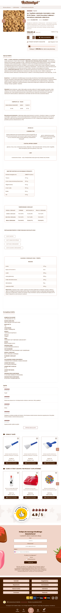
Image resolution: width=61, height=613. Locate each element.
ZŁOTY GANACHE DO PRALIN (12, 240)
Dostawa (16, 592)
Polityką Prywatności (25, 569)
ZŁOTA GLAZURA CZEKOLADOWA (13, 247)
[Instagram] (56, 597)
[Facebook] (52, 597)
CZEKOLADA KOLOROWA (27, 7)
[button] (38, 610)
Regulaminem (18, 569)
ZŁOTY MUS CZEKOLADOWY (12, 244)
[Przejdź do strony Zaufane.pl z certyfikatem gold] (22, 514)
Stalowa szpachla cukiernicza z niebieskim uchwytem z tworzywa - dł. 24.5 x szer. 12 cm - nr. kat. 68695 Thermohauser (30, 454)
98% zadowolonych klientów (13, 602)
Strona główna (7, 7)
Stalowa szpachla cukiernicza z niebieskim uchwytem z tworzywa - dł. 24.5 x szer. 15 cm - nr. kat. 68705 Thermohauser (49, 454)
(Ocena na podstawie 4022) (35, 602)
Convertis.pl (52, 605)
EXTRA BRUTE (12, 269)
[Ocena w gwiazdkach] (39, 510)
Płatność (44, 592)
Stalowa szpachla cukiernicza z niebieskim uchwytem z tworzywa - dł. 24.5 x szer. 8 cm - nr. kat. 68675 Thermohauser (11, 454)
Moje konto (16, 585)
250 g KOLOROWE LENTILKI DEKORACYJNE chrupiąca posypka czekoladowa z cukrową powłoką (49, 489)
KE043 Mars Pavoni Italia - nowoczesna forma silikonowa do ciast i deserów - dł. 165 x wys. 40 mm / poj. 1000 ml (30, 489)
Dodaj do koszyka (45, 37)
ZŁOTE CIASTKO (9, 236)
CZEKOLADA (16, 7)
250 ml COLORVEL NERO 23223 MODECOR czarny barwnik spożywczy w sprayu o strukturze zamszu (11, 489)
